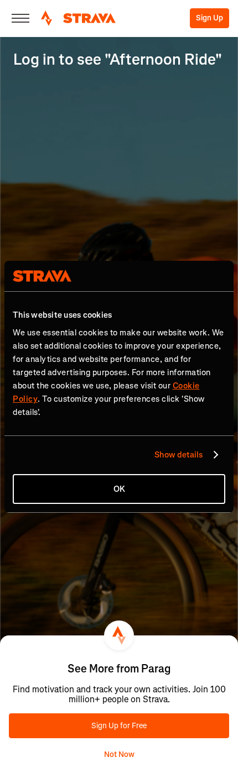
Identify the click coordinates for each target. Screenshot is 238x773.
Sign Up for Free (119, 726)
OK (119, 489)
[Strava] (78, 18)
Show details (178, 454)
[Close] (20, 18)
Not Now (119, 754)
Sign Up (209, 18)
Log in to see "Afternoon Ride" (117, 59)
